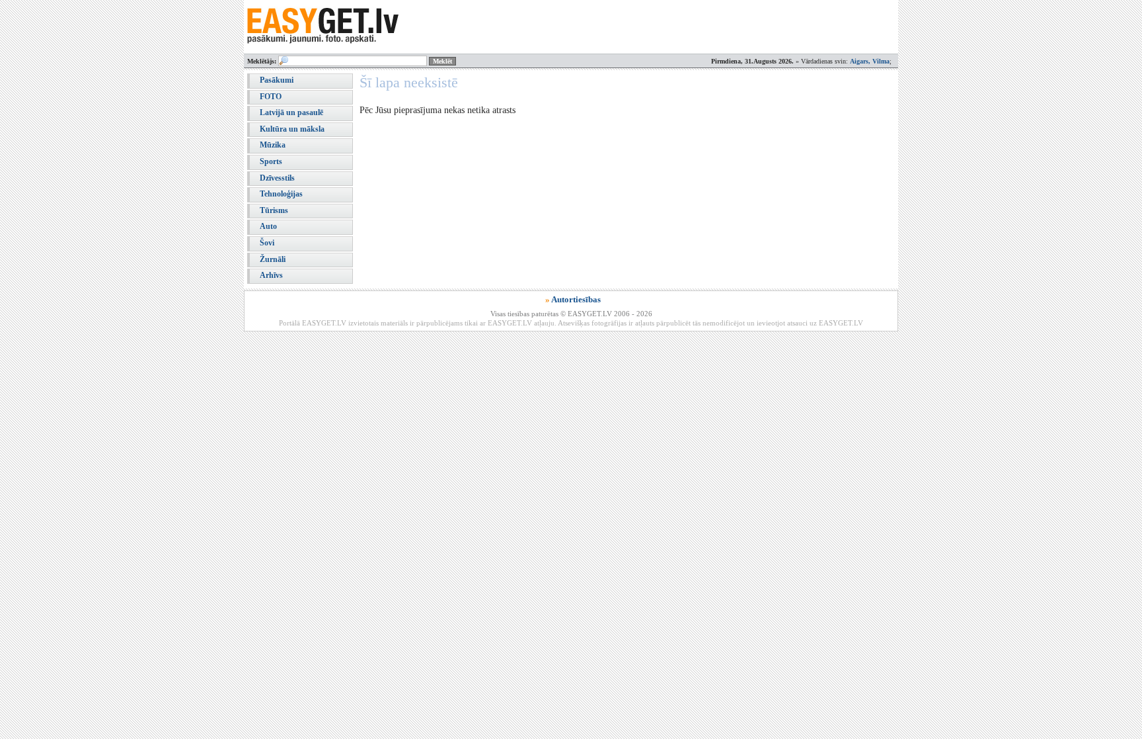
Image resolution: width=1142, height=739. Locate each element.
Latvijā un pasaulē (291, 112)
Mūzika (273, 145)
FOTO (271, 96)
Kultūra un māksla (292, 129)
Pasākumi (276, 80)
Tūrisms (274, 210)
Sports (271, 161)
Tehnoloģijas (281, 193)
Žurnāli (273, 259)
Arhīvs (271, 275)
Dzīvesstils (277, 178)
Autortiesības (576, 299)
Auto (268, 226)
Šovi (267, 242)
